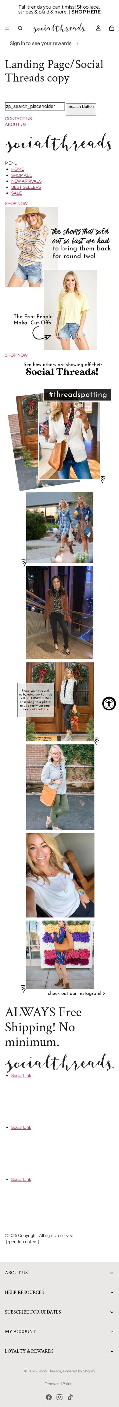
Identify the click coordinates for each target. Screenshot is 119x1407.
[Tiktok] (70, 1397)
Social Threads (49, 1371)
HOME (17, 169)
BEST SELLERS (26, 187)
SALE (16, 193)
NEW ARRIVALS (26, 181)
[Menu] (7, 28)
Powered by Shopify (79, 1371)
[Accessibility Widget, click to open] (109, 704)
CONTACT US (18, 118)
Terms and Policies (59, 1383)
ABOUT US (15, 124)
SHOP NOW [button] (16, 203)
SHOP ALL (21, 175)
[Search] (20, 28)
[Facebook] (48, 1397)
